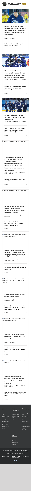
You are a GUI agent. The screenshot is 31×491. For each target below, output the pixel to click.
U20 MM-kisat (11, 300)
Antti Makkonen (7, 299)
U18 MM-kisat (15, 416)
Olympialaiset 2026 (24, 417)
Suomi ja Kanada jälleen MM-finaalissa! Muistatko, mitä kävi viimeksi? (14, 337)
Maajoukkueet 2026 (5, 427)
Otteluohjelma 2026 (5, 413)
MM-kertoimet (24, 429)
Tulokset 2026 (5, 418)
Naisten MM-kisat (15, 418)
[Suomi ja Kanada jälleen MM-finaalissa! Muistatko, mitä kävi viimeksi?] (15, 324)
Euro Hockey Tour (24, 413)
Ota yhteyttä (15, 440)
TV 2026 (4, 419)
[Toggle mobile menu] (28, 7)
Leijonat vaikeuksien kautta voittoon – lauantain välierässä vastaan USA (14, 117)
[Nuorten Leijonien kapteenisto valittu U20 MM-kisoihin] (15, 284)
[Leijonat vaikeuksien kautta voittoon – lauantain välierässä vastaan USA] (15, 105)
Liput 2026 (5, 424)
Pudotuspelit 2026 (5, 422)
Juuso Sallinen (7, 37)
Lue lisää (6, 49)
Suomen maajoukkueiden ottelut (25, 426)
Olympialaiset (7, 216)
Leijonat (13, 38)
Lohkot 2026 (5, 416)
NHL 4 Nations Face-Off (25, 421)
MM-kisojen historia (15, 443)
